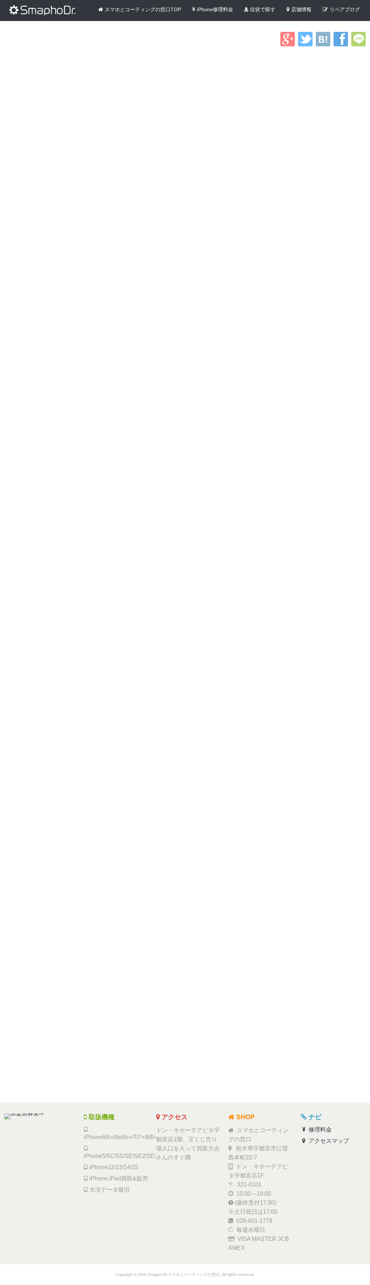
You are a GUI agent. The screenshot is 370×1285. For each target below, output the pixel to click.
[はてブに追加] (323, 44)
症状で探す (262, 9)
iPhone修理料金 (215, 9)
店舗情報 (301, 9)
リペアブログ (345, 9)
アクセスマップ (328, 1141)
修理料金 (319, 1129)
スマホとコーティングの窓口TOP (143, 9)
